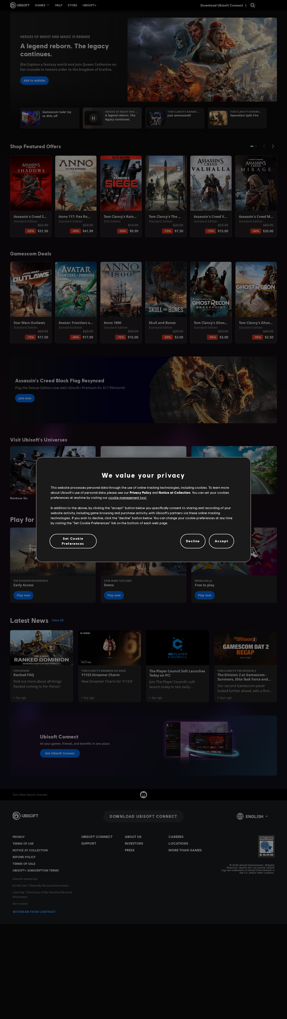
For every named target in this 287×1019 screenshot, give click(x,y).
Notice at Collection (174, 492)
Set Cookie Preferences (73, 540)
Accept (221, 541)
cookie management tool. (127, 498)
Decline (193, 541)
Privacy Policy (140, 492)
